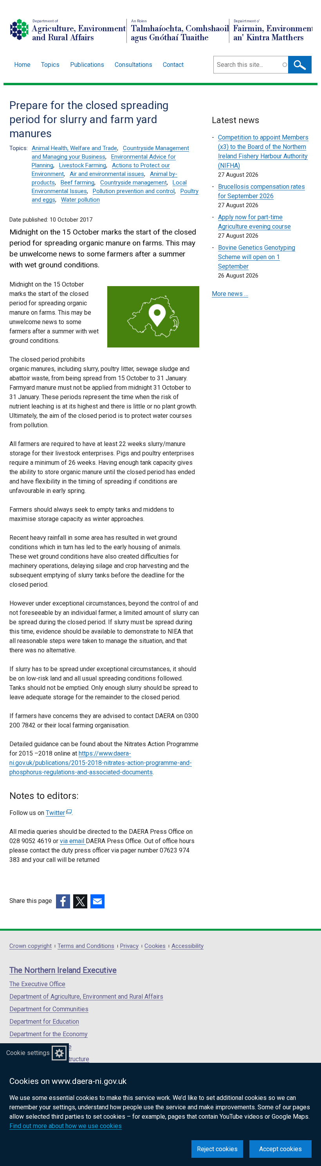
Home (22, 64)
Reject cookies (217, 1149)
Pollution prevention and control (134, 191)
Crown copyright (30, 946)
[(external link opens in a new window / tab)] (63, 901)
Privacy (129, 946)
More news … (230, 293)
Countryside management (133, 182)
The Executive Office (37, 984)
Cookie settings (28, 1053)
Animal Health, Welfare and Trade (74, 148)
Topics (50, 64)
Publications (87, 64)
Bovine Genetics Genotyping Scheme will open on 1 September (256, 257)
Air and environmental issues (107, 173)
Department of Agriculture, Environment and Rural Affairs (86, 996)
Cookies (155, 946)
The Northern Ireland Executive (63, 970)
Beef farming (77, 182)
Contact (173, 64)
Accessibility (187, 946)
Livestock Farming (82, 165)
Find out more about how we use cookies (65, 1126)
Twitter (58, 813)
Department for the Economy (48, 1034)
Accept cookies (280, 1149)
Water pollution (80, 199)
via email (73, 841)
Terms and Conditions (86, 946)
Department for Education (44, 1021)
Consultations (133, 64)
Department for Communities (48, 1009)
